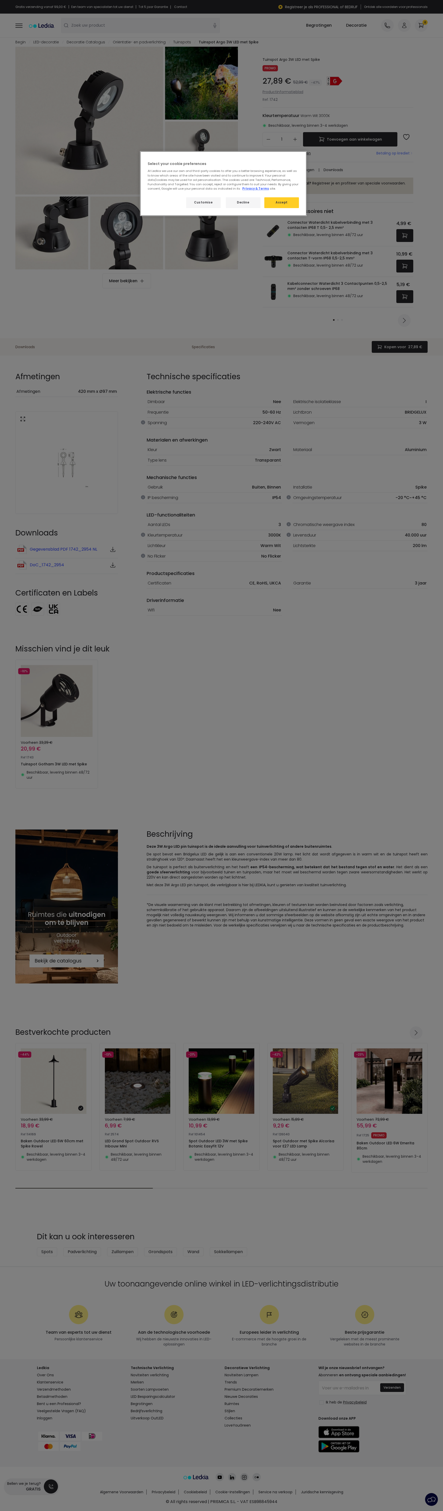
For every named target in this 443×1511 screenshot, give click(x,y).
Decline (243, 202)
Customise (203, 202)
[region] (223, 183)
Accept (281, 202)
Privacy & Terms (255, 189)
